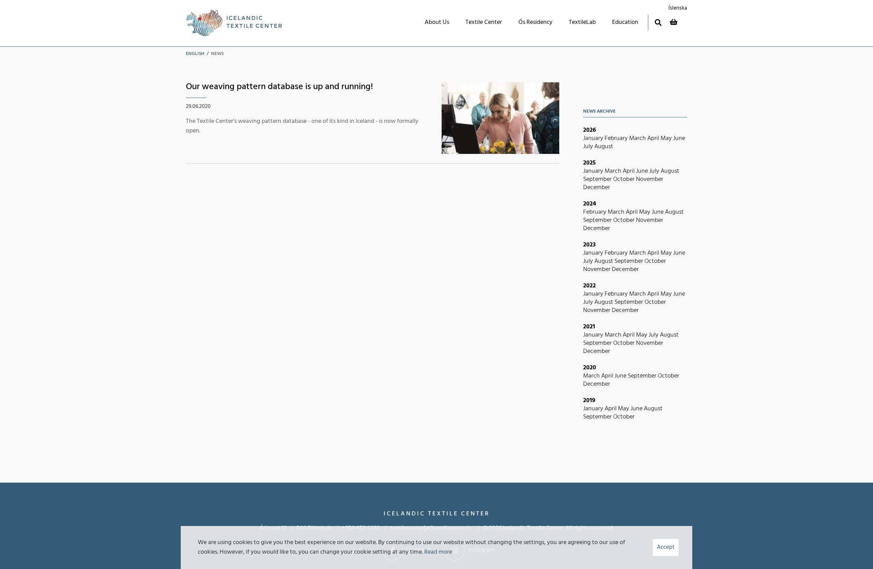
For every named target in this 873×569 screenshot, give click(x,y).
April (654, 138)
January (594, 138)
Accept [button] (666, 547)
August (603, 147)
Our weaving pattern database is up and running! (279, 87)
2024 (589, 204)
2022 (589, 286)
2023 (589, 245)
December (596, 188)
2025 (589, 163)
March (638, 138)
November (649, 179)
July (588, 147)
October (624, 179)
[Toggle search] (658, 22)
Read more (438, 552)
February (617, 138)
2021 (589, 327)
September (598, 179)
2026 (589, 130)
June (679, 138)
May (667, 138)
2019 (589, 401)
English (195, 54)
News (217, 54)
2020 (589, 368)
